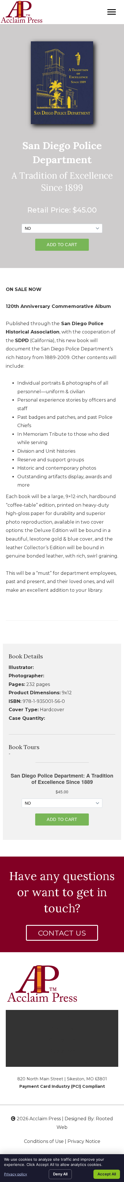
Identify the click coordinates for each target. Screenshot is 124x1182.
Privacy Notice (83, 1141)
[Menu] (111, 12)
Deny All (60, 1174)
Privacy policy (15, 1174)
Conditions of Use (44, 1141)
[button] (62, 933)
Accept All (106, 1174)
